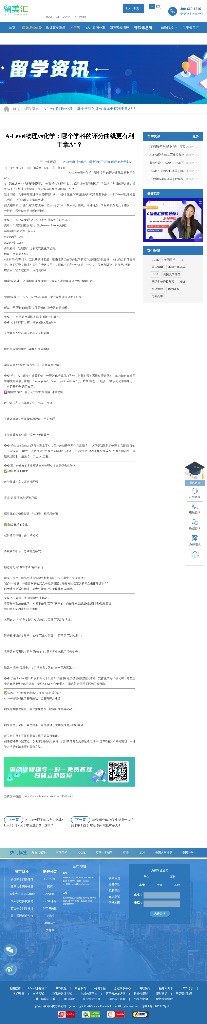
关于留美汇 (191, 28)
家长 (173, 876)
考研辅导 (145, 988)
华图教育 (80, 988)
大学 (160, 885)
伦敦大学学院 (164, 999)
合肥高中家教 (116, 999)
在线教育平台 (88, 993)
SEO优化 (61, 988)
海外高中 (157, 296)
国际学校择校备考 (163, 281)
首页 (12, 28)
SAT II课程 (50, 908)
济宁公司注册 (91, 999)
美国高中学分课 (50, 927)
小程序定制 (141, 999)
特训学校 (100, 988)
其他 (177, 885)
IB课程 (50, 915)
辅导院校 (167, 28)
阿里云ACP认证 (115, 993)
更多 (195, 136)
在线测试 (114, 896)
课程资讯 (31, 109)
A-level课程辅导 (37, 988)
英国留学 (157, 267)
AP (57, 17)
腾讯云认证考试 (62, 993)
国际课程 (174, 288)
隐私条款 (114, 890)
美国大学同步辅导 (22, 886)
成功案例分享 (95, 28)
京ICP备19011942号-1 (155, 1006)
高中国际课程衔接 (22, 915)
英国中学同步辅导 (22, 908)
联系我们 (114, 878)
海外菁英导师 (55, 28)
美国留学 (169, 259)
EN (158, 6)
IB (182, 259)
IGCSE (63, 852)
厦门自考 (69, 999)
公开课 (75, 28)
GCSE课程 (49, 901)
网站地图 (114, 902)
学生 (146, 876)
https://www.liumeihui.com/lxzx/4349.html (48, 796)
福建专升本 (166, 988)
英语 (107, 852)
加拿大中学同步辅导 (22, 893)
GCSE (67, 17)
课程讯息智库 (143, 33)
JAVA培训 (187, 988)
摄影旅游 (161, 993)
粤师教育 (18, 993)
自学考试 (38, 993)
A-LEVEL (80, 17)
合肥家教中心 (122, 988)
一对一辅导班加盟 (44, 999)
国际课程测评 (119, 28)
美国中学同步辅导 (22, 879)
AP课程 (50, 893)
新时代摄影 (141, 993)
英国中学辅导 (176, 267)
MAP (183, 281)
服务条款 (114, 884)
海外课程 (157, 288)
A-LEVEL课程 (50, 883)
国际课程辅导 (32, 28)
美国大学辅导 (171, 274)
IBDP (49, 17)
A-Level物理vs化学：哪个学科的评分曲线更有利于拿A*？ (99, 161)
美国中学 (169, 852)
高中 (142, 885)
